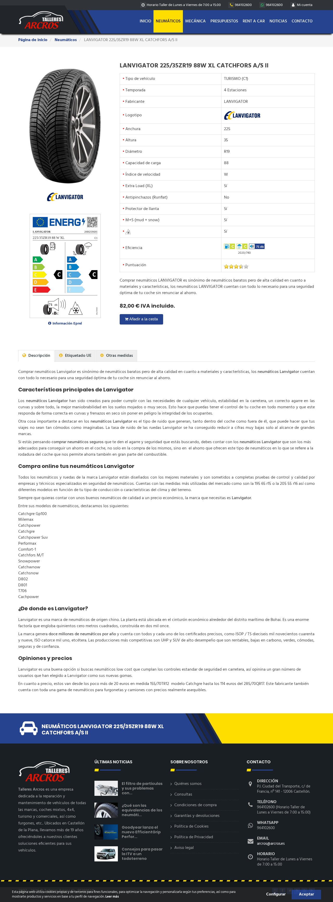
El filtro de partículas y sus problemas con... (142, 788)
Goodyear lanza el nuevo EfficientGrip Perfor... (141, 832)
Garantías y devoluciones (197, 815)
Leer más (112, 896)
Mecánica (195, 21)
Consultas (183, 794)
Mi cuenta (304, 5)
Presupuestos (224, 21)
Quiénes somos (188, 783)
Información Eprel (67, 323)
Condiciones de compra (195, 805)
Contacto (302, 21)
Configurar (276, 894)
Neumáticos (168, 21)
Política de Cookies (191, 826)
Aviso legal (184, 847)
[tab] (36, 356)
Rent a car (254, 21)
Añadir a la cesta (143, 319)
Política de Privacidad (193, 837)
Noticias (278, 21)
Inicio (145, 21)
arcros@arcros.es (271, 844)
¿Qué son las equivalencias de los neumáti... (142, 810)
